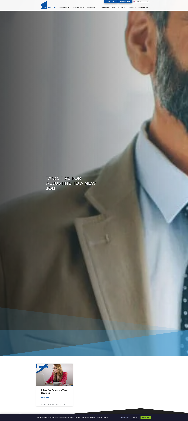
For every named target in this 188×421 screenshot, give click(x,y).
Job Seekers (77, 8)
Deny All (134, 417)
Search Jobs (105, 8)
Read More (45, 397)
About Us (115, 8)
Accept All (145, 417)
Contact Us (132, 8)
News (123, 8)
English (138, 1)
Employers (63, 8)
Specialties (91, 8)
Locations (142, 8)
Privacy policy (124, 417)
